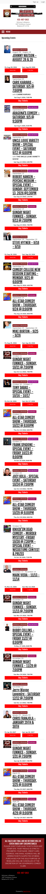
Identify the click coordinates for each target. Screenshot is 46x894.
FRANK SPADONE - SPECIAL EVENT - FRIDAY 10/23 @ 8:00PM (24, 451)
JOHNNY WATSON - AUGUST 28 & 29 (25, 57)
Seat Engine (26, 891)
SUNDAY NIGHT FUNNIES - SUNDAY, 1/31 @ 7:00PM (25, 752)
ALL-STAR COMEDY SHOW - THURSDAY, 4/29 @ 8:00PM (25, 809)
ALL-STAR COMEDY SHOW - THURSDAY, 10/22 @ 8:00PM (25, 421)
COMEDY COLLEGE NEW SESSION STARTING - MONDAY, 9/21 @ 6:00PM (26, 276)
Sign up (35, 2)
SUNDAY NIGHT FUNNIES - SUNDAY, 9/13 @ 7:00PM (25, 216)
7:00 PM (30, 70)
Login (43, 2)
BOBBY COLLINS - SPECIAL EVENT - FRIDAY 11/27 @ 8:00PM (23, 636)
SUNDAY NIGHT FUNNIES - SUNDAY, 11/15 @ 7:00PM (25, 607)
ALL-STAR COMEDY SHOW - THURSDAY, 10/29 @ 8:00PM (25, 509)
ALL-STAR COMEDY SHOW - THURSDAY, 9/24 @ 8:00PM (25, 305)
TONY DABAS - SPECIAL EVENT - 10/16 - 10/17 (23, 391)
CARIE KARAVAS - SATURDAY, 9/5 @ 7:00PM (23, 86)
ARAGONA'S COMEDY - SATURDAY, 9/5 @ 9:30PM (26, 117)
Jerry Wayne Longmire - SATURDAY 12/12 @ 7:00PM (26, 694)
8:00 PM (12, 70)
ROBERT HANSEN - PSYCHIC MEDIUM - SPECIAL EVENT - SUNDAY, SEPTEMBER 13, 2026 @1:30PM (25, 185)
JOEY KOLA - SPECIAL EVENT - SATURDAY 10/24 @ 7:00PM (26, 480)
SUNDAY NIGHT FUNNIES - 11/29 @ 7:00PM (25, 666)
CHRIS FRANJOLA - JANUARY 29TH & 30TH (24, 722)
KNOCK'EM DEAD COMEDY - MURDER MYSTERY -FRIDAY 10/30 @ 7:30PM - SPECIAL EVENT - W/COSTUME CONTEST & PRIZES (26, 541)
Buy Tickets (23, 101)
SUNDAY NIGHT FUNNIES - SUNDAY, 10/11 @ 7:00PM (25, 363)
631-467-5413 (23, 19)
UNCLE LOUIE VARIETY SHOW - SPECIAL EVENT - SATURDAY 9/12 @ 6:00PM (26, 146)
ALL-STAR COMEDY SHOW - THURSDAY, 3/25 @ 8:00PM (25, 781)
